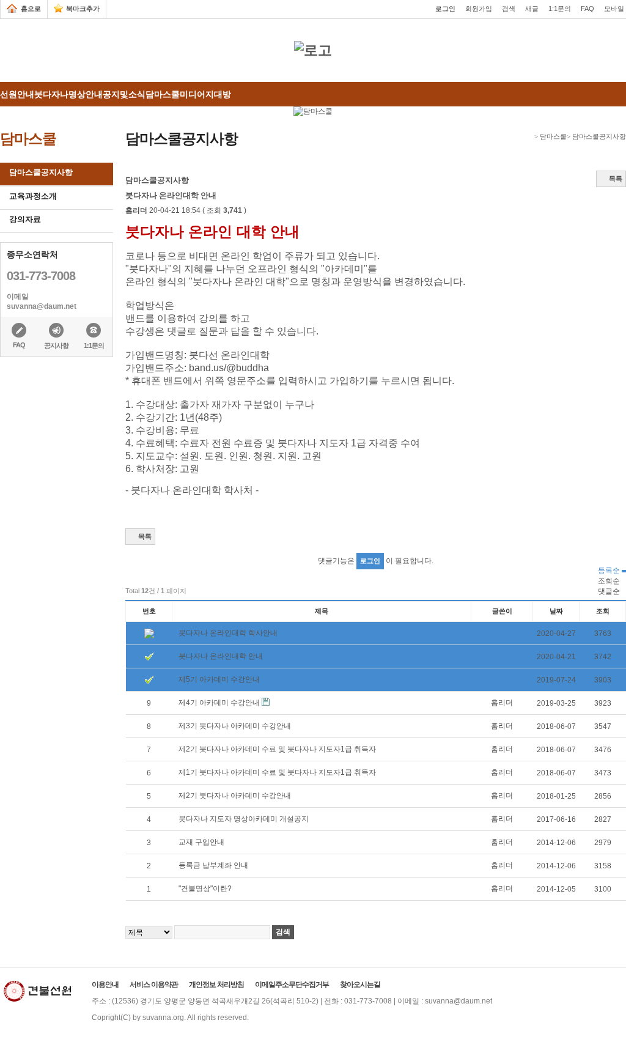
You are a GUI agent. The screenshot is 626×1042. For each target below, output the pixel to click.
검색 (508, 8)
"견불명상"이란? (205, 888)
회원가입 (478, 8)
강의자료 (25, 219)
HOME (528, 137)
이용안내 (105, 984)
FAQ (587, 8)
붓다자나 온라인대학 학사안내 (228, 633)
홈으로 (31, 8)
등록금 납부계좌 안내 (213, 865)
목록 (615, 178)
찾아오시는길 (360, 984)
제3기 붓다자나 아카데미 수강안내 (235, 726)
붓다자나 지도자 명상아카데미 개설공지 (244, 819)
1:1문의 (559, 8)
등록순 (610, 570)
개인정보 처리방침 (216, 984)
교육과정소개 (33, 196)
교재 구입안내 (201, 842)
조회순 (609, 581)
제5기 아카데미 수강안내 (219, 679)
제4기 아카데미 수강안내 (220, 702)
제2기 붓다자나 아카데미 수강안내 (235, 795)
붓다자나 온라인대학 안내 (221, 656)
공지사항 (56, 345)
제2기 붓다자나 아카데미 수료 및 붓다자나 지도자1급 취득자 (277, 749)
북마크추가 (83, 8)
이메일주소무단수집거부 (292, 984)
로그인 (445, 8)
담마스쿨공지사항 (41, 172)
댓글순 (609, 591)
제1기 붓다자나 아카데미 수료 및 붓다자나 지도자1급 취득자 (277, 772)
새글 (532, 8)
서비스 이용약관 (154, 984)
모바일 (614, 8)
